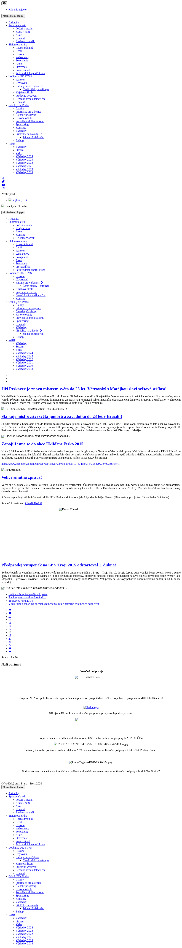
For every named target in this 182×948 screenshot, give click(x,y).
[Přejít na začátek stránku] (10, 609)
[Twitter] (3, 181)
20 (10, 638)
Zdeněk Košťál (33, 503)
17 (10, 629)
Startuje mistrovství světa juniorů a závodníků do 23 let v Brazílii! (61, 416)
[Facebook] (3, 178)
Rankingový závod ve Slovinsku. (27, 597)
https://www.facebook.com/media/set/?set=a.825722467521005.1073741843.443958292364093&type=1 (60, 463)
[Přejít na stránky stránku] (10, 613)
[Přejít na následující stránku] (10, 648)
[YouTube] (3, 184)
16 (10, 625)
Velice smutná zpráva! (21, 477)
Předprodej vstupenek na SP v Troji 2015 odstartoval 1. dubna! (58, 565)
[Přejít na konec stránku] (10, 651)
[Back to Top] (4, 3)
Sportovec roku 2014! (21, 600)
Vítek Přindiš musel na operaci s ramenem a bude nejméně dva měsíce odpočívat (54, 603)
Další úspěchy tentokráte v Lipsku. (28, 594)
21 (10, 641)
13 (10, 616)
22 (10, 645)
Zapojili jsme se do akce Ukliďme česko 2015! (43, 444)
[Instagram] (3, 187)
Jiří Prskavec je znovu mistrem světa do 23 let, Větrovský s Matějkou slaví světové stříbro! (84, 389)
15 (10, 622)
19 (10, 635)
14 (10, 619)
